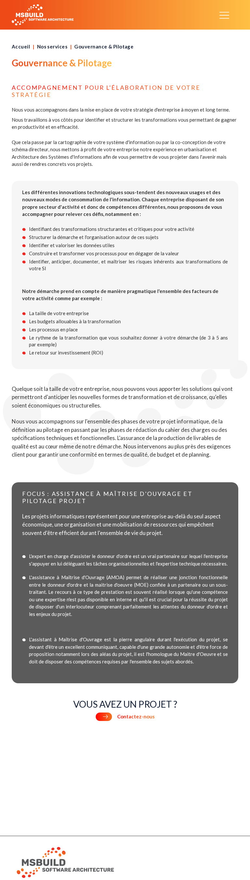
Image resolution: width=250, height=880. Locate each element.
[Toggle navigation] (224, 15)
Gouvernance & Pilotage (103, 46)
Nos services (52, 46)
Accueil (21, 46)
